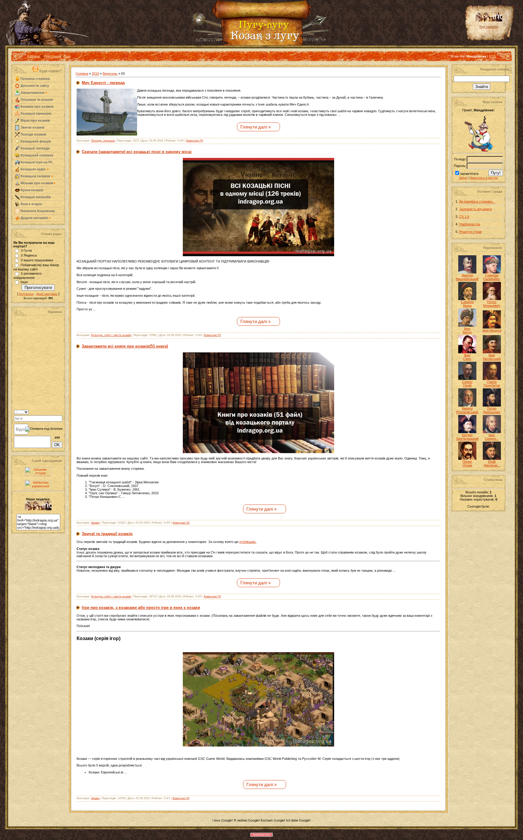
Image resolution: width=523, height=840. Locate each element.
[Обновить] (55, 411)
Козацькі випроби (35, 197)
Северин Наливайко (491, 277)
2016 (95, 73)
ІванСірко (467, 357)
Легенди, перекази (103, 140)
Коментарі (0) (194, 140)
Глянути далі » (255, 126)
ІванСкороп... (492, 436)
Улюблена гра (469, 224)
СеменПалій (467, 383)
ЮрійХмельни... (492, 463)
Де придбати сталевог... (477, 201)
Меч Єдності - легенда (103, 82)
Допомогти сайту (34, 85)
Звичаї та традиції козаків (107, 533)
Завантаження (32, 92)
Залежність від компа (475, 209)
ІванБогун (467, 330)
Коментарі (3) (181, 522)
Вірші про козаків (35, 120)
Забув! (463, 177)
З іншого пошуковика (37, 260)
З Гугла (26, 250)
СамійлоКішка (467, 303)
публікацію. (247, 542)
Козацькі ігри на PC (36, 162)
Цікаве (95, 522)
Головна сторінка (35, 78)
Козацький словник (37, 155)
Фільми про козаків (36, 183)
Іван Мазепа (491, 330)
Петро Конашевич (491, 303)
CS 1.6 (464, 216)
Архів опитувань (47, 294)
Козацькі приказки (35, 113)
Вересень (110, 73)
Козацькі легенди (35, 148)
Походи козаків (33, 134)
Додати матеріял (34, 218)
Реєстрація (52, 56)
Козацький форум (35, 141)
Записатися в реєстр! (484, 177)
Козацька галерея (35, 176)
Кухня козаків (31, 190)
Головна (33, 56)
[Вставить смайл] (60, 411)
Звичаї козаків (32, 127)
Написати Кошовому (37, 211)
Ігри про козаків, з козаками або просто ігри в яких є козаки (141, 607)
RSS (492, 56)
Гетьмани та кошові (36, 99)
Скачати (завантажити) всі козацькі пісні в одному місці (137, 151)
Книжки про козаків (37, 106)
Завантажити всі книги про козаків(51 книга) (125, 346)
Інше (24, 282)
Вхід (67, 56)
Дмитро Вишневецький (467, 277)
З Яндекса (29, 255)
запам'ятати (469, 173)
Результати (26, 294)
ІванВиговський (492, 357)
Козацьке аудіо (33, 169)
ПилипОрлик (467, 463)
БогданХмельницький (467, 436)
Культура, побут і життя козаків (111, 335)
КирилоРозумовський (467, 410)
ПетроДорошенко (491, 410)
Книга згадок (31, 204)
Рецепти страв (470, 232)
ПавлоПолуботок (492, 383)
